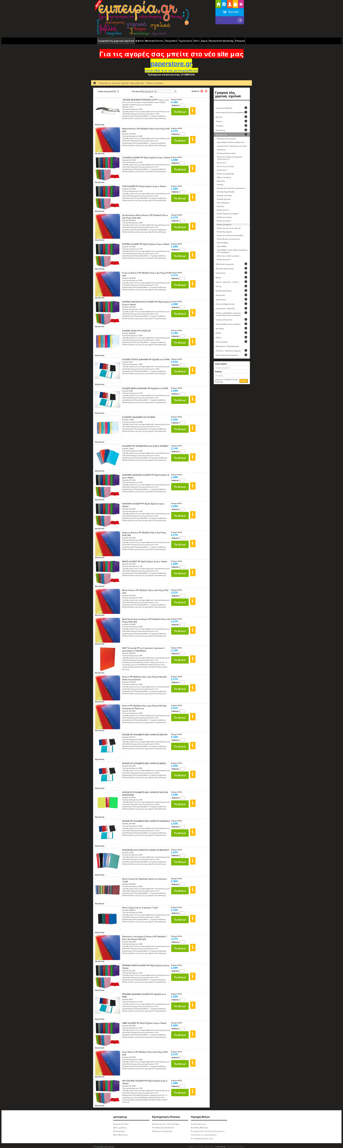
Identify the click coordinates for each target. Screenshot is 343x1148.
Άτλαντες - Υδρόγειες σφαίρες (228, 350)
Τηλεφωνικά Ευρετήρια (226, 153)
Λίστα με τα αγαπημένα (204, 1134)
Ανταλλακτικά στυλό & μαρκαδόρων (230, 112)
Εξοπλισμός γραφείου (225, 264)
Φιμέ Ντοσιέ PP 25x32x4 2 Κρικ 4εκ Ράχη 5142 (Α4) (145, 1053)
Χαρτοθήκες (222, 246)
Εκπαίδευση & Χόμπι (224, 291)
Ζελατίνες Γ (222, 162)
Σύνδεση (243, 381)
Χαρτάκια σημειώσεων (225, 268)
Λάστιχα (220, 206)
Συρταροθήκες (223, 242)
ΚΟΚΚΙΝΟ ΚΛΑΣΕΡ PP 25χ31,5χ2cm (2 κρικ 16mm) (143, 505)
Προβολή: (196, 91)
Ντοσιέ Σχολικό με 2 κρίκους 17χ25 (140, 907)
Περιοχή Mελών (200, 1116)
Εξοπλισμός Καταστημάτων (227, 355)
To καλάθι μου (198, 1123)
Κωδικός (218, 371)
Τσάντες (219, 121)
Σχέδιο (218, 333)
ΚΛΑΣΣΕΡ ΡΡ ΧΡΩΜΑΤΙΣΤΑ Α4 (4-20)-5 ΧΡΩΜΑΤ (145, 445)
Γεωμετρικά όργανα (224, 319)
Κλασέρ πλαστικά (224, 195)
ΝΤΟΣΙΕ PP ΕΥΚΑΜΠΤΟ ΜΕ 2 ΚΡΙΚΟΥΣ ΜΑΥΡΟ (145, 734)
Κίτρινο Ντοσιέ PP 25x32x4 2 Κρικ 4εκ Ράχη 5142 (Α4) (146, 274)
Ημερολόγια (221, 273)
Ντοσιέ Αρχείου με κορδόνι (227, 213)
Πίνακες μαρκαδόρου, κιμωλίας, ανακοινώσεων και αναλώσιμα (228, 314)
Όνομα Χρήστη (221, 364)
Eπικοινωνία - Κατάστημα (166, 1123)
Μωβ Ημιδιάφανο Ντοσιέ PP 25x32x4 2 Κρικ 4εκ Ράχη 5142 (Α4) (146, 620)
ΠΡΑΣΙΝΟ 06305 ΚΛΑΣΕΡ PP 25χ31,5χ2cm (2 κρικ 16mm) (145, 967)
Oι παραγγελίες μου (202, 1138)
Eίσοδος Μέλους (199, 1127)
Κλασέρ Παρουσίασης (226, 192)
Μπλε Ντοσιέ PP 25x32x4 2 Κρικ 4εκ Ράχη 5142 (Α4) (145, 591)
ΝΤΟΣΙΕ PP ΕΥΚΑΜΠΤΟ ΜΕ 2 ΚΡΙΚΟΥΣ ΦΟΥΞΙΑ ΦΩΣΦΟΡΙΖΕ (145, 793)
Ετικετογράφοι (222, 342)
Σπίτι (197, 40)
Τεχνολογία (185, 40)
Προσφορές (119, 1131)
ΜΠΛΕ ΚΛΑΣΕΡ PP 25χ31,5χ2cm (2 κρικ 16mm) (144, 561)
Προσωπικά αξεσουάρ (221, 40)
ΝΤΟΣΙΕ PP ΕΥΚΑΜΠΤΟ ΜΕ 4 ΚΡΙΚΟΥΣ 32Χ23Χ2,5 (146, 821)
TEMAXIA (175, 105)
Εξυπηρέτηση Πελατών (166, 1116)
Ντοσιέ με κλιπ (223, 210)
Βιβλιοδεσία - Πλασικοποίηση (227, 346)
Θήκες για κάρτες (224, 177)
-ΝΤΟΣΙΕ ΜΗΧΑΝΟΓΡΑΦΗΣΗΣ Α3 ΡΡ (139, 99)
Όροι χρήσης (120, 1127)
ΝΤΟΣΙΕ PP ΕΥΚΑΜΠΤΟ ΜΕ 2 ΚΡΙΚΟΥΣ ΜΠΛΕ (144, 763)
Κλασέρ (220, 184)
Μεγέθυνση (99, 124)
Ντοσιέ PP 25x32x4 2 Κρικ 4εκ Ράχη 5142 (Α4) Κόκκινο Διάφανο (144, 678)
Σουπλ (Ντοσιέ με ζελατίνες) (228, 239)
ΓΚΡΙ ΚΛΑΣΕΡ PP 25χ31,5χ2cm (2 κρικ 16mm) (144, 186)
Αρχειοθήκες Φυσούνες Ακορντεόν (230, 142)
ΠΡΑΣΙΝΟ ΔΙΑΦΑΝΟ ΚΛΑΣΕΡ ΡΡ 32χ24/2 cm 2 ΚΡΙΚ (144, 995)
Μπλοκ (218, 277)
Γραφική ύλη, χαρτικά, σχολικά (116, 40)
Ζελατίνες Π (222, 170)
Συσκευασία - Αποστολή (225, 308)
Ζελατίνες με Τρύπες (225, 166)
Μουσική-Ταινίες (154, 40)
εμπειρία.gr (120, 1116)
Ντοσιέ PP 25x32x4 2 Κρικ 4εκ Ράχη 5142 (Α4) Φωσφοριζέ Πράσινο (144, 707)
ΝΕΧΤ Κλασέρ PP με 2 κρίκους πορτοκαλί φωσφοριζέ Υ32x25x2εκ (143, 649)
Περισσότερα (192, 111)
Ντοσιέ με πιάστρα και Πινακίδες (230, 235)
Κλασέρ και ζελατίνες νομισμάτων (231, 188)
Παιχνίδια (171, 40)
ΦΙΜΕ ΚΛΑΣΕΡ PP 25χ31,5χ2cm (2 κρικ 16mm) (144, 1023)
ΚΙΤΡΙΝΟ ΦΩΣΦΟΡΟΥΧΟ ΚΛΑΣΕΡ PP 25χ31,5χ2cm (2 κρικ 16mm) (146, 303)
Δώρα (204, 40)
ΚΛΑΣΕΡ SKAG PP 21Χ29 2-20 (136, 330)
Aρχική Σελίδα (121, 1123)
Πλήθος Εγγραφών (105, 91)
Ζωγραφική (220, 295)
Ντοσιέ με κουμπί (224, 221)
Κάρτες (219, 337)
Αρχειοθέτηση (137, 83)
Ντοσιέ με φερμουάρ (225, 173)
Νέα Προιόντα (120, 1134)
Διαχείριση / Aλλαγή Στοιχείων (207, 1131)
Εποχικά (240, 40)
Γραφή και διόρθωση (224, 108)
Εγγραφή (219, 382)
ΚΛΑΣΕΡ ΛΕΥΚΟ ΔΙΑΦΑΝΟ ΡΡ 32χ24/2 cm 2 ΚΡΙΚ (146, 359)
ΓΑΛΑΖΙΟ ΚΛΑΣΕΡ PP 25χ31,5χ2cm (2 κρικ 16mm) (146, 157)
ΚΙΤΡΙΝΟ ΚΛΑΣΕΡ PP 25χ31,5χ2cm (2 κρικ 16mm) (145, 244)
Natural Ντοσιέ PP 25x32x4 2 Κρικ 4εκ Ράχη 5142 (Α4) (145, 130)
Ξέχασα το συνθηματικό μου (226, 379)
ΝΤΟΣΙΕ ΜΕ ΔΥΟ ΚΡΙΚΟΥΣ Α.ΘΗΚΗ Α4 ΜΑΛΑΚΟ (145, 849)
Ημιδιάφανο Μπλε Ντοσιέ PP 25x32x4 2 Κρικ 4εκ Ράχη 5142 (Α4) (145, 216)
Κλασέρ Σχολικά (223, 199)
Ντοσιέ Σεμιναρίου (224, 232)
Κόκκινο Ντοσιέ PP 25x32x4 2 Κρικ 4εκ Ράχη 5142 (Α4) (144, 534)
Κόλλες (219, 286)
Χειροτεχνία (221, 299)
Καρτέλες (221, 181)
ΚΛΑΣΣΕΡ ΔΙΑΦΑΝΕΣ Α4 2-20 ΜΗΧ (138, 417)
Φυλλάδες (220, 328)
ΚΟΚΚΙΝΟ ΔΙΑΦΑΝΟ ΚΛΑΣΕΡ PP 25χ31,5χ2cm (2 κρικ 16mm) (145, 476)
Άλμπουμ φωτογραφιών (226, 138)
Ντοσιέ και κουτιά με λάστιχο (229, 228)
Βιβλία (139, 40)
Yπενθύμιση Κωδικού (163, 1127)
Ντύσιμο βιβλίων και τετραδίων (228, 324)
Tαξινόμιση (136, 91)
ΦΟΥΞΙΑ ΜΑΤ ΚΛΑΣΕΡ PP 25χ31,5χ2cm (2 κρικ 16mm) (144, 1082)
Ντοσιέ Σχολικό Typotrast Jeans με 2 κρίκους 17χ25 (144, 880)
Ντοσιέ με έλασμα (224, 217)
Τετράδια (219, 126)
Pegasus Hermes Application (201, 1146)
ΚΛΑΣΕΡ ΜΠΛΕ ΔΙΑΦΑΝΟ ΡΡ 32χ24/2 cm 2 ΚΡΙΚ (145, 388)
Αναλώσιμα (220, 130)
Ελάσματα (221, 149)
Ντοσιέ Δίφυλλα (223, 259)
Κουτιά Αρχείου (223, 203)
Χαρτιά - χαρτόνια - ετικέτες (227, 282)
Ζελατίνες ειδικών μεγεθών (228, 256)
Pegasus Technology (235, 1146)
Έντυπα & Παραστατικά (225, 304)
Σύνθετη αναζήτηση (162, 1131)
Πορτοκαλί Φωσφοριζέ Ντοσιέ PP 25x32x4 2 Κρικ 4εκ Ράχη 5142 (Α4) (144, 938)
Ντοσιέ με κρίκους (224, 224)
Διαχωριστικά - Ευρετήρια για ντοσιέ (232, 146)
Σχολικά (219, 117)
